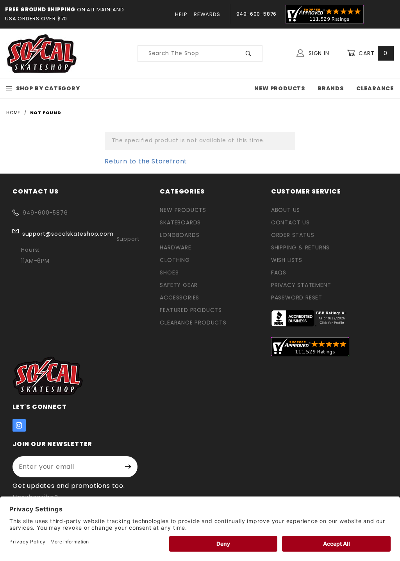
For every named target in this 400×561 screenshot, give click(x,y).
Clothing (174, 260)
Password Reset (296, 297)
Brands (331, 88)
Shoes (169, 272)
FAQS (278, 272)
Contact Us (290, 222)
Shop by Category (48, 88)
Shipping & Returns (300, 247)
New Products (279, 88)
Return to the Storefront (146, 161)
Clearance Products (193, 322)
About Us (285, 210)
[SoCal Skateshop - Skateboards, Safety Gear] (42, 53)
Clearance (375, 88)
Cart (372, 53)
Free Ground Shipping (40, 9)
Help (181, 14)
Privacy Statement (301, 285)
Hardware (175, 247)
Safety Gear (179, 285)
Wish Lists (286, 260)
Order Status (292, 235)
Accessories (179, 297)
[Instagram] (19, 425)
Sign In (318, 53)
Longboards (179, 235)
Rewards (207, 14)
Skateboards (180, 222)
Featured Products (191, 310)
